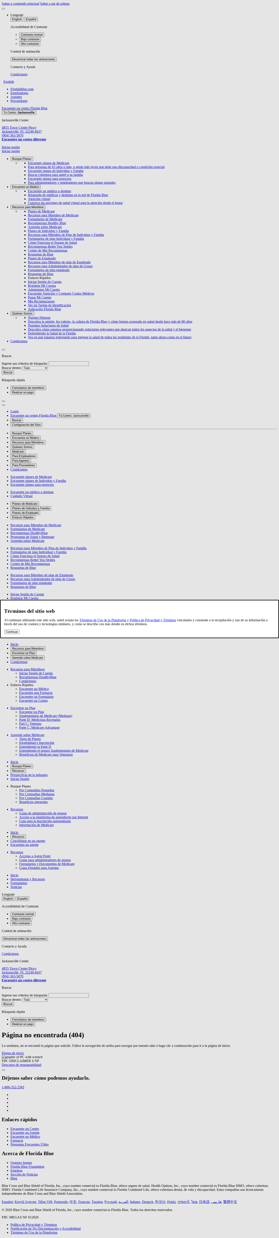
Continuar (12, 631)
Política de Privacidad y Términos (153, 620)
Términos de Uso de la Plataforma (102, 620)
